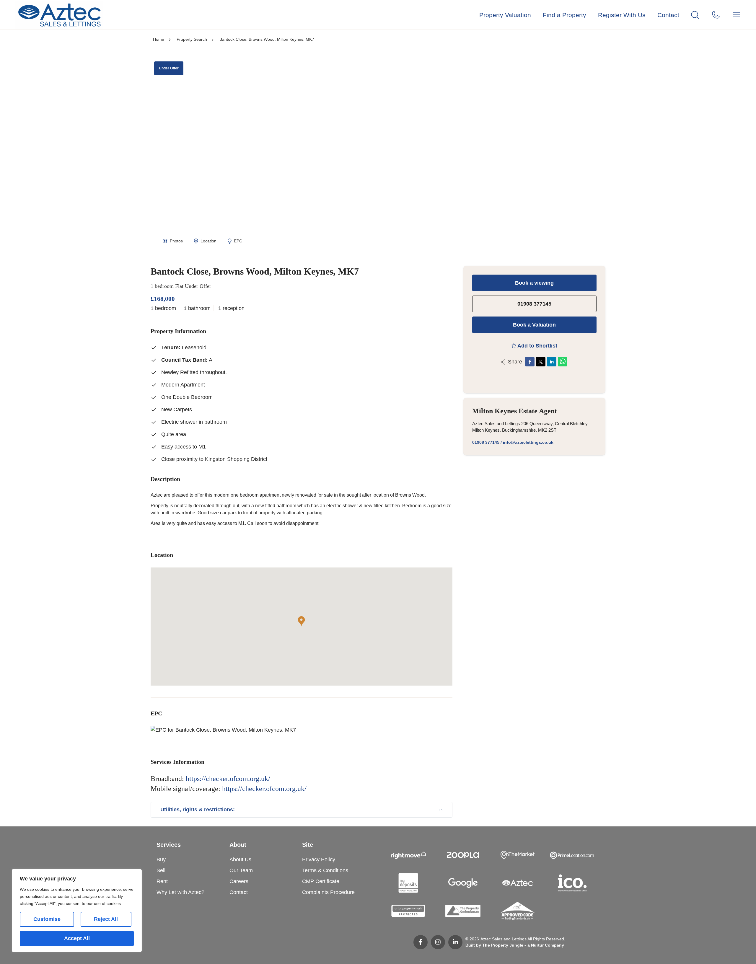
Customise (47, 919)
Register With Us (622, 15)
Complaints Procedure (328, 892)
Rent (162, 881)
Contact (668, 15)
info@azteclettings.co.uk (528, 442)
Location (208, 241)
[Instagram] (438, 942)
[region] (77, 910)
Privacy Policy (318, 859)
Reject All (106, 919)
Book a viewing (534, 283)
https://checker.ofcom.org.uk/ (228, 778)
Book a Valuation (534, 325)
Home (158, 39)
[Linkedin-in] (455, 942)
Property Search (192, 39)
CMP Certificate (320, 881)
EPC (238, 241)
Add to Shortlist (537, 346)
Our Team (241, 870)
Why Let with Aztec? (180, 892)
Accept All (77, 938)
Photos (176, 241)
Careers (238, 881)
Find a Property (564, 15)
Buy (161, 859)
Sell (161, 870)
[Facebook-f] (420, 942)
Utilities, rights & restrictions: (197, 810)
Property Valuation (505, 15)
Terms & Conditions (325, 870)
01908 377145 (534, 304)
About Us (240, 859)
